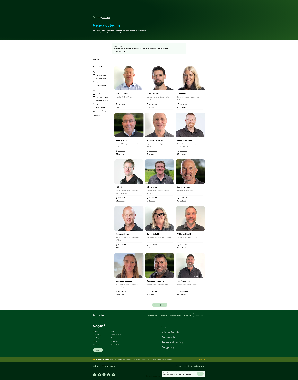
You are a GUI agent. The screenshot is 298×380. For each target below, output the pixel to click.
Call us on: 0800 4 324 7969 (104, 366)
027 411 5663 (183, 104)
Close (200, 374)
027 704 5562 (153, 104)
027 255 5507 (153, 151)
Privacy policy (179, 374)
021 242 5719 (183, 151)
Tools (113, 338)
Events (113, 331)
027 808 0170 (122, 291)
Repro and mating (172, 342)
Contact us (98, 350)
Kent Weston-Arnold (155, 281)
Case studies (115, 344)
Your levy (96, 338)
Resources (114, 341)
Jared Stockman (122, 140)
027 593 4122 (153, 244)
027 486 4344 (122, 198)
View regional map (120, 51)
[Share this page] (113, 374)
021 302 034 (121, 151)
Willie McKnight (184, 234)
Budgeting (167, 347)
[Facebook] (94, 374)
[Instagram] (108, 374)
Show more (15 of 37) (160, 305)
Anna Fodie (182, 93)
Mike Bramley (122, 187)
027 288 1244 (153, 291)
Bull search (168, 337)
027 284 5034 (153, 198)
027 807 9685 (183, 198)
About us (96, 331)
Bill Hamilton (152, 187)
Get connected (199, 315)
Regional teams (116, 334)
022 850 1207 (183, 244)
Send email (121, 107)
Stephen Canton (122, 234)
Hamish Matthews (185, 140)
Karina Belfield (153, 234)
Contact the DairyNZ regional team (190, 366)
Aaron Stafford (122, 93)
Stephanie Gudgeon (124, 281)
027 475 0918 (122, 244)
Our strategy (97, 334)
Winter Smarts (170, 332)
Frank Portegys (183, 187)
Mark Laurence (153, 93)
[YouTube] (99, 374)
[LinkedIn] (104, 374)
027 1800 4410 (184, 291)
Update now (201, 359)
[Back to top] (294, 306)
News (95, 341)
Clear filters (96, 115)
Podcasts (96, 344)
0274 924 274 (122, 104)
